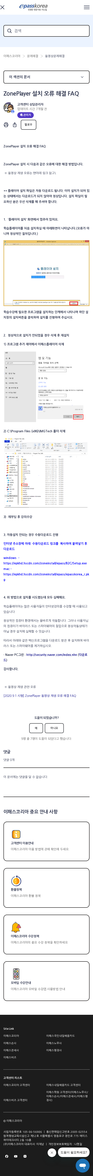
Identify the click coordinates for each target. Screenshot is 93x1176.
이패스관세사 (11, 1050)
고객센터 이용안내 (22, 843)
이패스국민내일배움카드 (60, 1036)
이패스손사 (9, 1043)
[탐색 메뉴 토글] (86, 7)
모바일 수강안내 (21, 982)
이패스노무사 (54, 1043)
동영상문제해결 (55, 56)
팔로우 (28, 124)
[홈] (34, 7)
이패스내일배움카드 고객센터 (63, 1085)
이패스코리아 (11, 56)
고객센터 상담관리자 (30, 104)
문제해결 (32, 56)
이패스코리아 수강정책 (25, 936)
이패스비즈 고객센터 (15, 1100)
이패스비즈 (9, 1057)
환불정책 (16, 889)
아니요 (54, 728)
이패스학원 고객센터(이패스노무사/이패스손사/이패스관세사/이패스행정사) (67, 1096)
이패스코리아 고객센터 (16, 1085)
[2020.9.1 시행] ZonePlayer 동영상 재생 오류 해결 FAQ (39, 695)
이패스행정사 (54, 1050)
